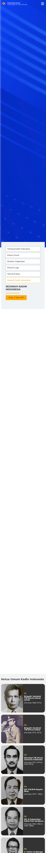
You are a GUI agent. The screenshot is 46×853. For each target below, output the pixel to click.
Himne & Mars (13, 274)
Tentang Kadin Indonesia (18, 249)
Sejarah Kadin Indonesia (18, 280)
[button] (16, 297)
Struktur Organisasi (16, 261)
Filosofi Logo (13, 268)
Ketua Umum (13, 255)
